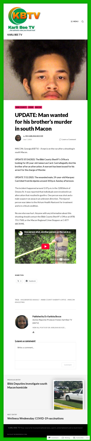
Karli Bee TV (14, 34)
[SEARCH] (82, 21)
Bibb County (21, 107)
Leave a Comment (69, 139)
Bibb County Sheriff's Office (54, 300)
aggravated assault (30, 300)
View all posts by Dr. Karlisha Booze (48, 328)
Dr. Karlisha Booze (34, 136)
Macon (38, 107)
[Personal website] (33, 332)
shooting (20, 302)
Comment (68, 365)
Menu (75, 21)
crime (30, 107)
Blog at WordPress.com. (17, 434)
